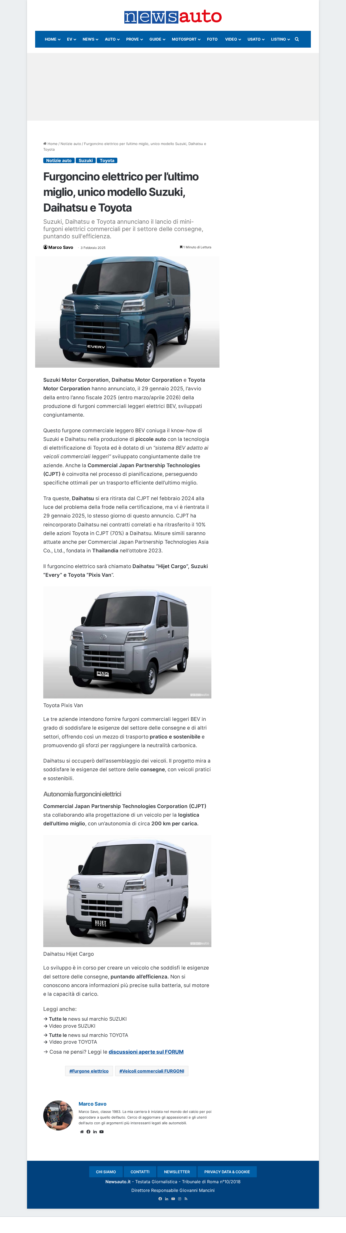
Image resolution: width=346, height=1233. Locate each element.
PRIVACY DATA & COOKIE (227, 1171)
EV (69, 39)
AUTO (110, 39)
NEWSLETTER (177, 1171)
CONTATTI (140, 1171)
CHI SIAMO (106, 1171)
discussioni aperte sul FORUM (146, 1052)
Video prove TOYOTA (72, 1042)
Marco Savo (60, 247)
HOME (50, 39)
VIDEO (231, 39)
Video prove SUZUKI (72, 1026)
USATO (254, 39)
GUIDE (155, 39)
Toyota (107, 160)
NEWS (88, 39)
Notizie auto (71, 143)
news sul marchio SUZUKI (97, 1019)
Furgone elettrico (90, 1071)
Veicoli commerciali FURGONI (153, 1071)
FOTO (212, 39)
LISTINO (278, 39)
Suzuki (86, 160)
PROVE (132, 39)
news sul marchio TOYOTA (98, 1035)
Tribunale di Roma (200, 1181)
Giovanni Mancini (197, 1190)
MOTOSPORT (184, 39)
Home (52, 143)
